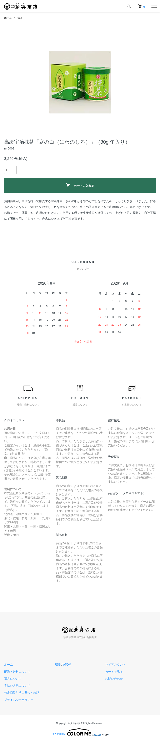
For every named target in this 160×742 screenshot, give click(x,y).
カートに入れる (84, 185)
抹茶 (20, 17)
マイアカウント (115, 664)
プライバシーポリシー (18, 699)
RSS (58, 664)
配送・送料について (17, 671)
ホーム (8, 17)
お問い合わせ (114, 678)
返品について (13, 678)
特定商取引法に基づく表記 (21, 692)
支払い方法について (17, 685)
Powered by (58, 733)
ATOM (67, 664)
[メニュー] (154, 6)
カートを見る (114, 671)
